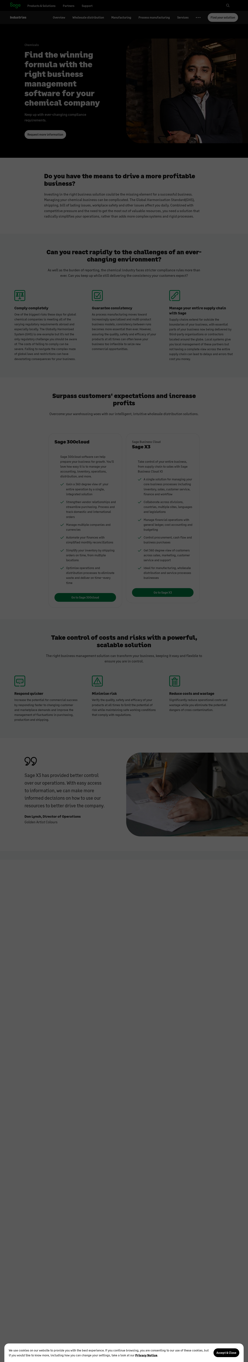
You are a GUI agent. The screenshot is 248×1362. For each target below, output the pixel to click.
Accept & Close (226, 1352)
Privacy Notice (146, 1355)
